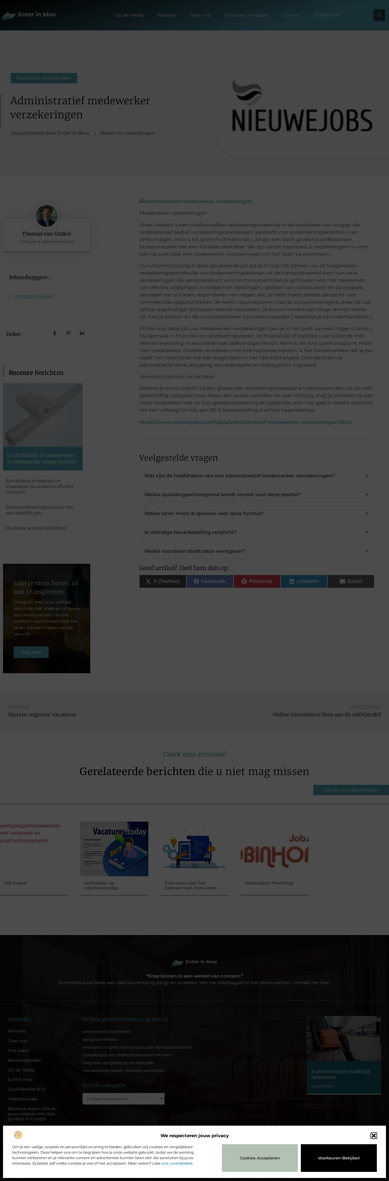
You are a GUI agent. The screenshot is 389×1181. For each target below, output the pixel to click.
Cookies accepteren (260, 1157)
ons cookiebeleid (176, 1163)
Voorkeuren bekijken (339, 1157)
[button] (374, 1136)
